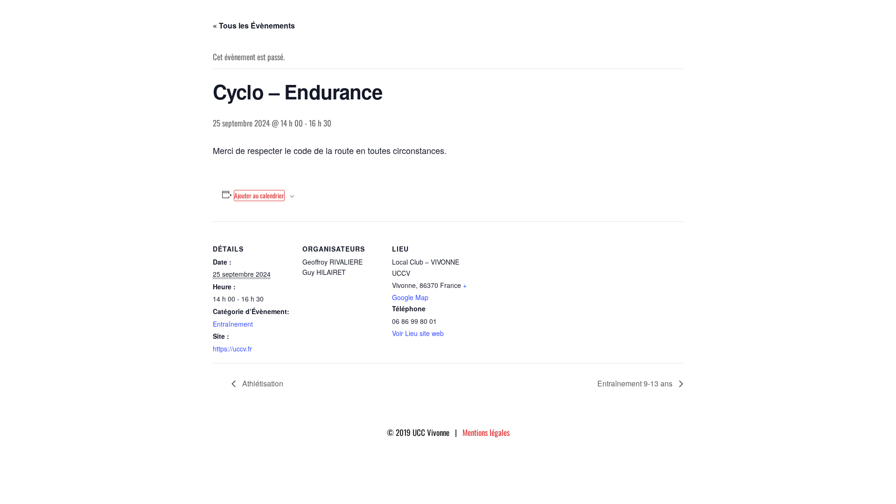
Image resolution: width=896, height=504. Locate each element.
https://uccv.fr (232, 348)
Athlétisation (261, 383)
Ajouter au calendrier (259, 195)
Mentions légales (486, 432)
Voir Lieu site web (418, 333)
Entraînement (233, 324)
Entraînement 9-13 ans (635, 383)
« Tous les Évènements (254, 25)
